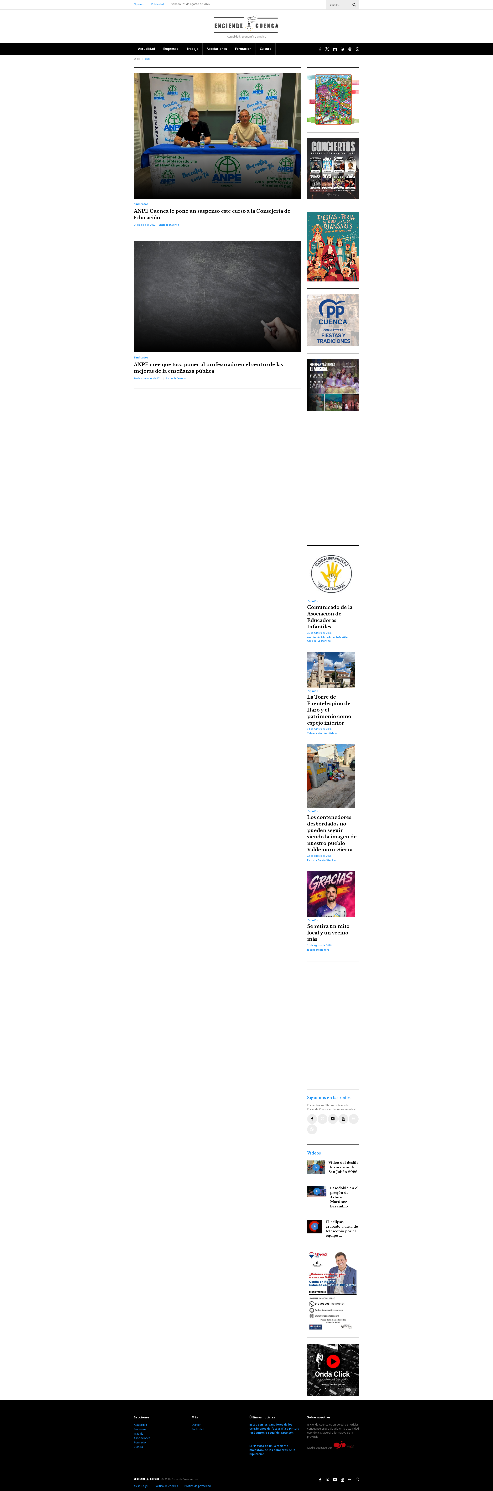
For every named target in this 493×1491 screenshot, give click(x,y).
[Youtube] (343, 1119)
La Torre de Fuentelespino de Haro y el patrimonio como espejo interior (329, 710)
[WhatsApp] (312, 1129)
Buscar (354, 4)
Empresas (170, 49)
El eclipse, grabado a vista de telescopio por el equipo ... (342, 1229)
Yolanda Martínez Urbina (322, 733)
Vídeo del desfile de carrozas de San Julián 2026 (344, 1167)
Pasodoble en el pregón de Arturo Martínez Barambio (344, 1197)
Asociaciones (217, 49)
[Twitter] (322, 1119)
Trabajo (192, 49)
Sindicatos (141, 204)
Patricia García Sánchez (321, 860)
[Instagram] (333, 1119)
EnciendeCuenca (169, 224)
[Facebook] (312, 1119)
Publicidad (157, 4)
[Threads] (354, 1119)
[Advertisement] (334, 482)
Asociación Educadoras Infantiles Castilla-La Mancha (328, 639)
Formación (243, 49)
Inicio (137, 58)
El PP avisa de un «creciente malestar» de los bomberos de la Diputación (272, 1450)
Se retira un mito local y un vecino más (328, 932)
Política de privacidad (197, 1486)
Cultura (265, 49)
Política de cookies (166, 1486)
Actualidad (146, 49)
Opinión (138, 4)
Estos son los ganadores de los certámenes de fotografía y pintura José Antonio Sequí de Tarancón (274, 1428)
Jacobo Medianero (318, 949)
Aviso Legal (141, 1486)
